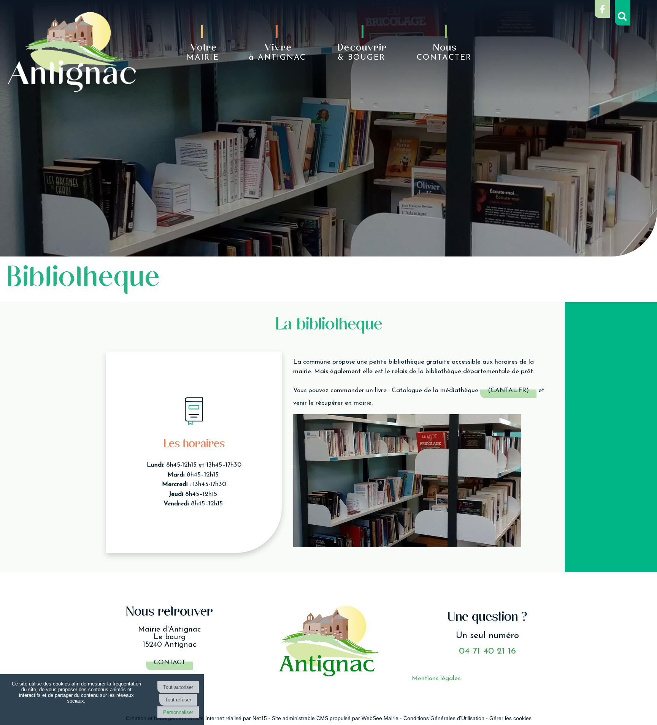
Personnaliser (178, 712)
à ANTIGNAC (277, 52)
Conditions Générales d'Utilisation (443, 718)
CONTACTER (444, 52)
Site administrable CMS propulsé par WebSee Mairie (335, 718)
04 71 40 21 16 (487, 651)
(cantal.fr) (508, 390)
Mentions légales (436, 678)
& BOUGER (362, 52)
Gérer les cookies (510, 718)
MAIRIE (203, 52)
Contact (169, 662)
